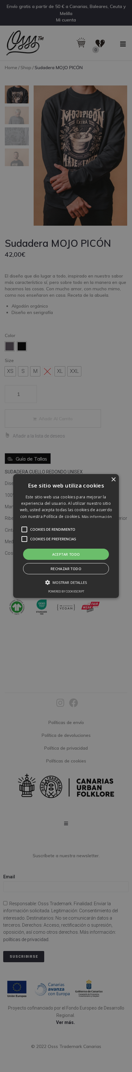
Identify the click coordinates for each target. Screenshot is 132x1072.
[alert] (66, 536)
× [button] (113, 479)
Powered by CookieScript (66, 591)
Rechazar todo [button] (66, 568)
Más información (97, 516)
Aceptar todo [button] (66, 554)
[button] (66, 536)
